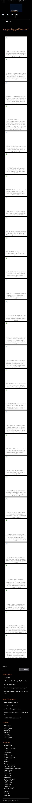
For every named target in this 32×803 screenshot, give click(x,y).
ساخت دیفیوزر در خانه (9, 684)
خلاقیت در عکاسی (8, 756)
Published (16, 1)
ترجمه (5, 754)
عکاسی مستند (7, 777)
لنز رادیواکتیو (7, 791)
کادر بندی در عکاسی (9, 788)
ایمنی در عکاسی (8, 750)
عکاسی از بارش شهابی (10, 766)
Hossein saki (7, 717)
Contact (7, 1)
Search (5, 666)
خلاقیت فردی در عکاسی (10, 757)
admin (5, 702)
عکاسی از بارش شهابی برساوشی (12, 768)
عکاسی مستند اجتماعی (10, 779)
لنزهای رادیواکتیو (13, 702)
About (2, 1)
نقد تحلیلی (6, 793)
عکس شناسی (7, 784)
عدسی (5, 759)
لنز (4, 789)
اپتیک (5, 747)
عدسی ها (6, 761)
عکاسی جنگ (7, 772)
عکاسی (6, 763)
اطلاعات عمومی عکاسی (10, 748)
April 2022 (6, 734)
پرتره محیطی (7, 752)
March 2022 (7, 736)
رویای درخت (7, 677)
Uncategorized (8, 745)
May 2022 (6, 732)
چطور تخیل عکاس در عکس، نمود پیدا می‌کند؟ (15, 687)
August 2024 (7, 727)
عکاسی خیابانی (8, 775)
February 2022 (8, 737)
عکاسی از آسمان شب (9, 764)
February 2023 (8, 728)
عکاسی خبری (7, 773)
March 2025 (7, 725)
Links (11, 1)
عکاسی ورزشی (8, 782)
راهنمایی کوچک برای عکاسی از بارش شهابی (15, 680)
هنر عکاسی (7, 795)
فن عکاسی (7, 786)
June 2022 (7, 730)
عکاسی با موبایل (8, 770)
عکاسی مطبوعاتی (8, 780)
